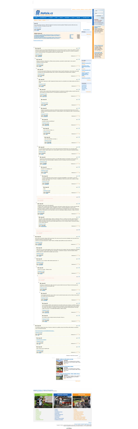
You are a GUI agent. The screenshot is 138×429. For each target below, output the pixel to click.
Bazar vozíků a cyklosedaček (79, 417)
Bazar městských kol (59, 414)
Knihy (56, 17)
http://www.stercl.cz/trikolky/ (39, 36)
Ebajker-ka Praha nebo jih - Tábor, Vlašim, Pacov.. (70, 373)
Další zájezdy (88, 91)
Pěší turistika (84, 87)
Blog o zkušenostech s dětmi (79, 418)
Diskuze (37, 410)
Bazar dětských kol (77, 415)
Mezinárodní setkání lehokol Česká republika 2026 (86, 66)
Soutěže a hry (86, 17)
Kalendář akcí (43, 17)
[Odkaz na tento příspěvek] (76, 48)
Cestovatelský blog (39, 419)
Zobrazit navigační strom (38, 40)
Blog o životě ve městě (59, 418)
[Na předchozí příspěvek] (78, 197)
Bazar (61, 17)
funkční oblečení (39, 390)
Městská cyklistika (62, 394)
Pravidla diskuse (86, 29)
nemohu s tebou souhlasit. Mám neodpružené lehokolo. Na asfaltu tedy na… (47, 34)
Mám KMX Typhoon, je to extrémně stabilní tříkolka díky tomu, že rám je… (47, 38)
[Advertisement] (57, 44)
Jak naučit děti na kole (78, 413)
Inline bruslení (84, 86)
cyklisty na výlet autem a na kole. (66, 359)
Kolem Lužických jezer (98, 45)
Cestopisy (38, 415)
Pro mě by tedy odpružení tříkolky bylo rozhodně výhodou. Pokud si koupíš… (47, 37)
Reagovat (36, 27)
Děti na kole (81, 394)
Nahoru (90, 422)
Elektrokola (57, 413)
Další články (89, 34)
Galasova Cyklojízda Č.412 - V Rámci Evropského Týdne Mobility (85, 74)
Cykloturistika (43, 394)
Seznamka (67, 17)
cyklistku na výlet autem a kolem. (66, 366)
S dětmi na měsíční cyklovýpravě (80, 419)
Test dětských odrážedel (78, 411)
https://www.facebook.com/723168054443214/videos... (44, 330)
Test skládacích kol (58, 411)
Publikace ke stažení (59, 419)
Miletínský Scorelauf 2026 (86, 63)
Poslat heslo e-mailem (98, 20)
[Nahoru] (79, 48)
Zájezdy (51, 17)
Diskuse (78, 17)
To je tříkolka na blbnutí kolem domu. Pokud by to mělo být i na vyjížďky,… (47, 35)
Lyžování (83, 89)
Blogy (73, 17)
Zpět (40, 27)
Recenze (37, 417)
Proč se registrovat (97, 21)
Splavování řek (84, 88)
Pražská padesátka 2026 (86, 70)
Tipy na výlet (38, 414)
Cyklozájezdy (84, 84)
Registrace (96, 19)
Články (36, 17)
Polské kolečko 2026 (98, 52)
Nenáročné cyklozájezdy (79, 414)
